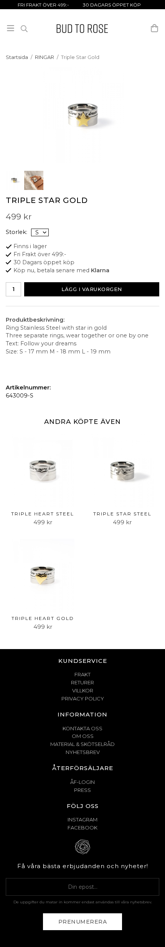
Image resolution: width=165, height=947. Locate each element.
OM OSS (83, 736)
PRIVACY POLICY (82, 698)
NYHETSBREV (83, 752)
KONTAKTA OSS (82, 728)
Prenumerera (82, 921)
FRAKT (82, 674)
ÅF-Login (82, 782)
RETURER (82, 682)
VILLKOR (82, 690)
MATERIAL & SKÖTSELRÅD (82, 744)
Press (82, 790)
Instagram (82, 819)
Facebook (82, 827)
